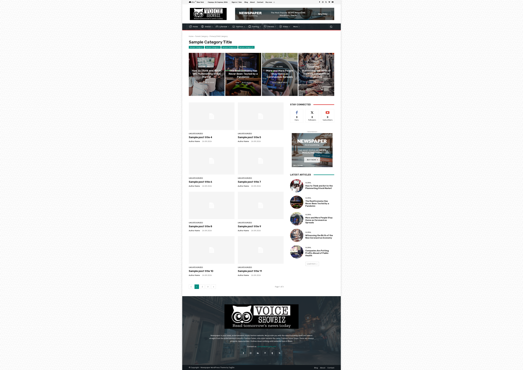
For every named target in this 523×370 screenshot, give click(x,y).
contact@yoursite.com (266, 346)
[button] (331, 27)
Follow (312, 111)
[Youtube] (332, 2)
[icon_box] (270, 2)
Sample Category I (196, 47)
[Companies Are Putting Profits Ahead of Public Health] (296, 251)
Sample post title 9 (249, 226)
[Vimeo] (329, 2)
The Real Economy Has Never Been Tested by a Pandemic (317, 203)
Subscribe (327, 111)
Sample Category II (213, 47)
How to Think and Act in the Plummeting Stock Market (319, 187)
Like (296, 111)
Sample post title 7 (249, 181)
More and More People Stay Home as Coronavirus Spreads (319, 220)
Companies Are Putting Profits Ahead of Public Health (317, 253)
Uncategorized (196, 133)
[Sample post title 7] (261, 161)
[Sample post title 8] (212, 205)
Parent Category (201, 36)
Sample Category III (229, 47)
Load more (311, 264)
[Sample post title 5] (261, 116)
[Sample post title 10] (212, 250)
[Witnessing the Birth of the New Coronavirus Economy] (316, 74)
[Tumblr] (272, 353)
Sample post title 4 (200, 137)
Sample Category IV (246, 47)
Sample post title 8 (200, 226)
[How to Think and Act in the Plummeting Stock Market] (207, 74)
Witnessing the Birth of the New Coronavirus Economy (319, 236)
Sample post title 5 (249, 137)
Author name (194, 141)
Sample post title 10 (201, 271)
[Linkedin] (258, 353)
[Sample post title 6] (212, 161)
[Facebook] (319, 2)
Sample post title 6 (200, 181)
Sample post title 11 (250, 271)
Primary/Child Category (219, 36)
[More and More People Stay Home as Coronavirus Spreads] (280, 74)
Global (206, 67)
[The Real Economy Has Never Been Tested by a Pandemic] (243, 74)
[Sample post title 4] (212, 116)
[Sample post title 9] (261, 205)
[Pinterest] (265, 353)
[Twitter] (326, 2)
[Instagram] (322, 2)
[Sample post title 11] (261, 250)
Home (191, 36)
